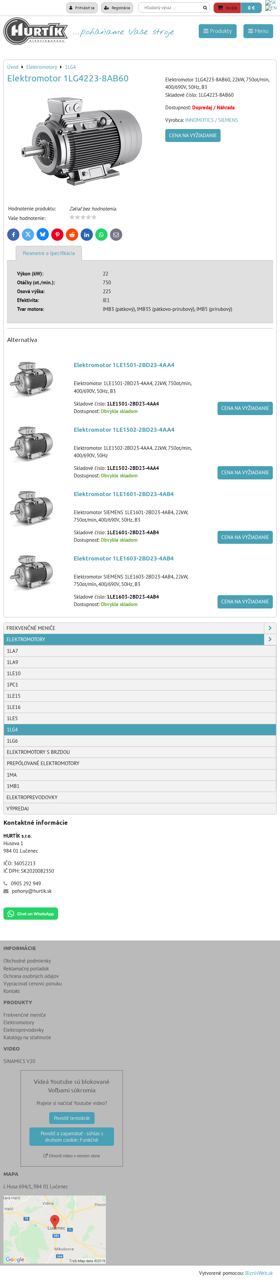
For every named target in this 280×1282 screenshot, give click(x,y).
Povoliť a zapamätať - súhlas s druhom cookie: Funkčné (72, 1136)
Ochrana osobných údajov (31, 976)
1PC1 (12, 684)
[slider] (83, 217)
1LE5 (12, 718)
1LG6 (12, 741)
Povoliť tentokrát (72, 1118)
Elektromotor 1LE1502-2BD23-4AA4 (124, 429)
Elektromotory (25, 639)
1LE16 (13, 707)
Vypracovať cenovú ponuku (32, 983)
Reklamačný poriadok (26, 968)
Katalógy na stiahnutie (27, 1037)
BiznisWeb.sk (259, 1273)
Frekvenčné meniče (30, 628)
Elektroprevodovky (31, 797)
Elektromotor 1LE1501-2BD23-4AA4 (124, 364)
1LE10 (13, 673)
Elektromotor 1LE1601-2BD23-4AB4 (124, 493)
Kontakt (11, 991)
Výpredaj (17, 808)
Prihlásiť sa (84, 7)
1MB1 (13, 786)
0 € (251, 8)
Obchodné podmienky (27, 960)
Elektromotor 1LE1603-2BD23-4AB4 (124, 558)
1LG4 (12, 729)
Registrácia (120, 7)
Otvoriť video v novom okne (74, 1156)
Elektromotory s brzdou (38, 752)
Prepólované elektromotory (43, 763)
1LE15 (13, 696)
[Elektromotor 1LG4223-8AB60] (83, 141)
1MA (12, 775)
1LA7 (12, 651)
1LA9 (12, 662)
